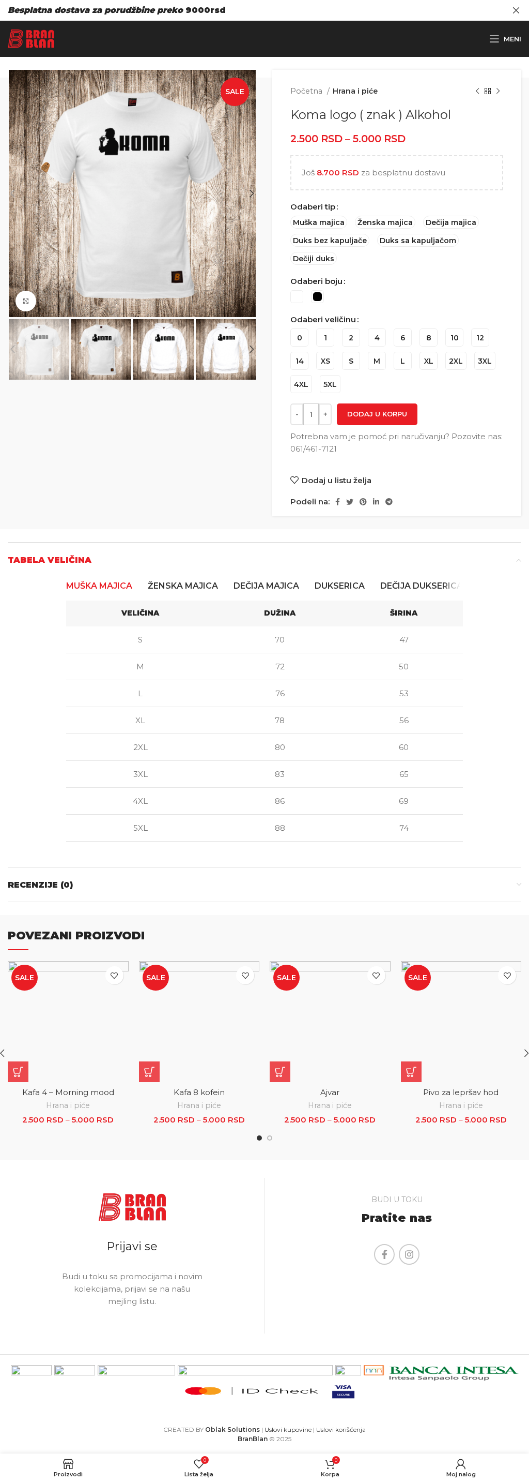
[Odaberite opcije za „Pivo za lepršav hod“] (411, 1071)
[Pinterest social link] (363, 501)
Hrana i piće (355, 91)
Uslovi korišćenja (341, 1429)
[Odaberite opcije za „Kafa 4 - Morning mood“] (18, 1071)
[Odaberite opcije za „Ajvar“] (280, 1071)
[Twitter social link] (349, 501)
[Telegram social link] (389, 501)
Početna (307, 91)
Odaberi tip (312, 207)
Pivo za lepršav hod (461, 1092)
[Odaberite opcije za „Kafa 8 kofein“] (149, 1071)
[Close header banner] (516, 10)
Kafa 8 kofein (199, 1092)
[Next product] (498, 91)
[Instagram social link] (409, 1254)
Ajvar (329, 1092)
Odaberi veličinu (323, 319)
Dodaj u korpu (377, 414)
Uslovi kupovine (288, 1429)
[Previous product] (477, 91)
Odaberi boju (316, 281)
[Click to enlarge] (25, 301)
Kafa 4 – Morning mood (68, 1092)
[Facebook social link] (337, 501)
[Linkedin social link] (376, 501)
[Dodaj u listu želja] (114, 975)
